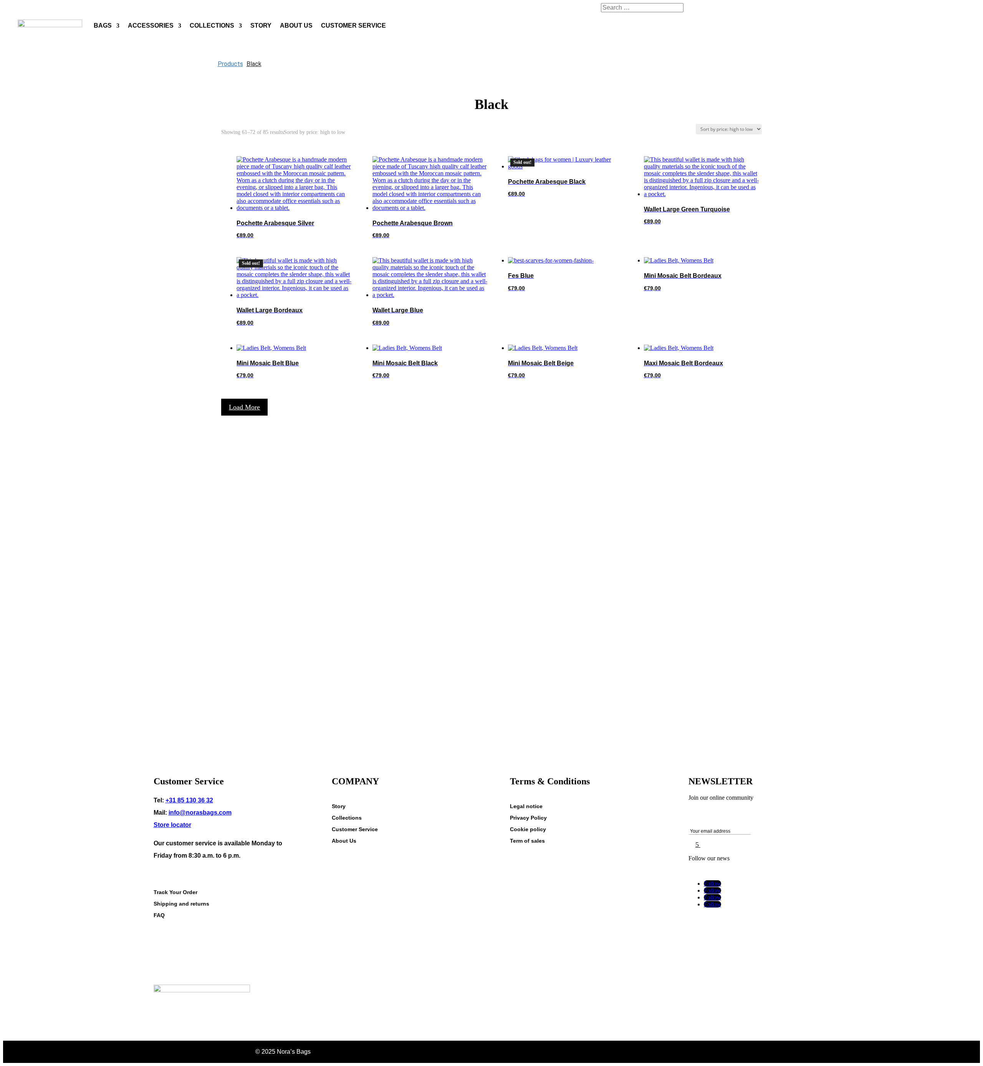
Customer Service (355, 829)
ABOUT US (296, 25)
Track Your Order (175, 892)
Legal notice (526, 806)
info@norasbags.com (200, 812)
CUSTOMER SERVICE (353, 25)
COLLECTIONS (212, 25)
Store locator (172, 825)
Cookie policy (528, 829)
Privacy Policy (528, 818)
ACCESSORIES (151, 25)
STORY (260, 25)
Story (339, 806)
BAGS (103, 25)
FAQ (159, 915)
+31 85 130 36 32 (189, 800)
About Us (344, 841)
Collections (347, 818)
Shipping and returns (181, 904)
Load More (244, 407)
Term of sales (527, 841)
